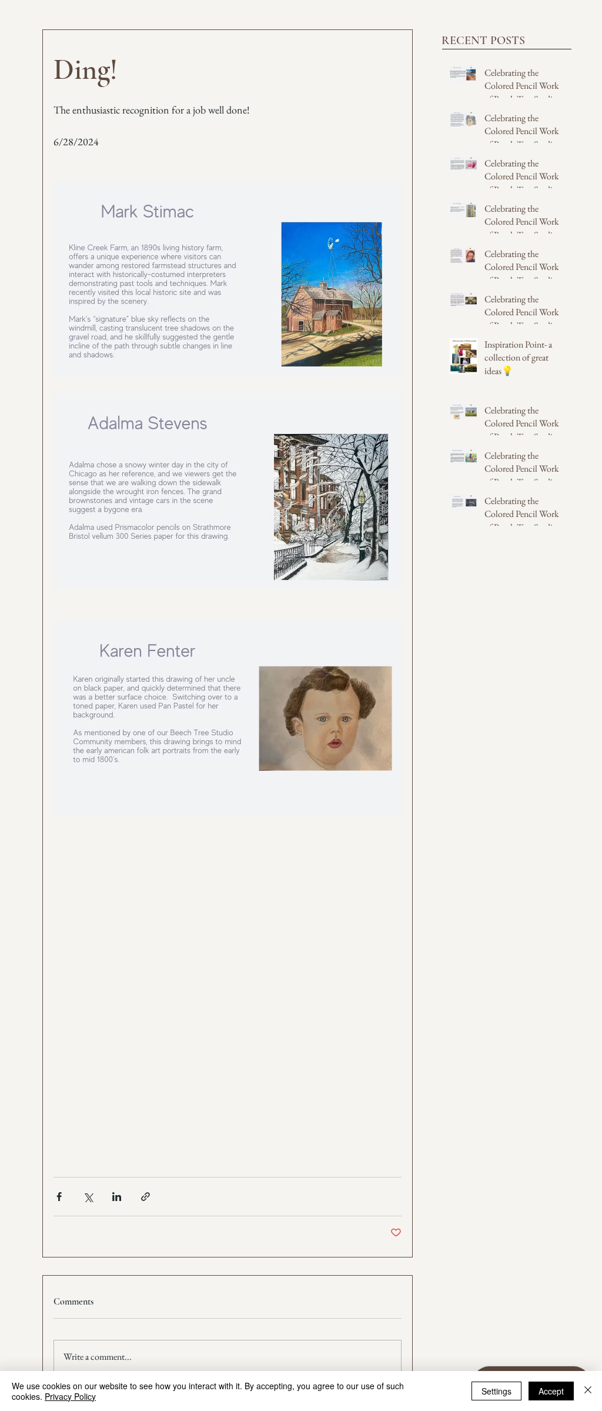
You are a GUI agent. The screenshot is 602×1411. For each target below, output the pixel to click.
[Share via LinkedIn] (116, 1196)
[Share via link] (145, 1196)
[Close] (588, 1391)
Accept (551, 1391)
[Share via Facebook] (59, 1196)
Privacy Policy (70, 1396)
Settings (496, 1391)
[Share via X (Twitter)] (87, 1196)
